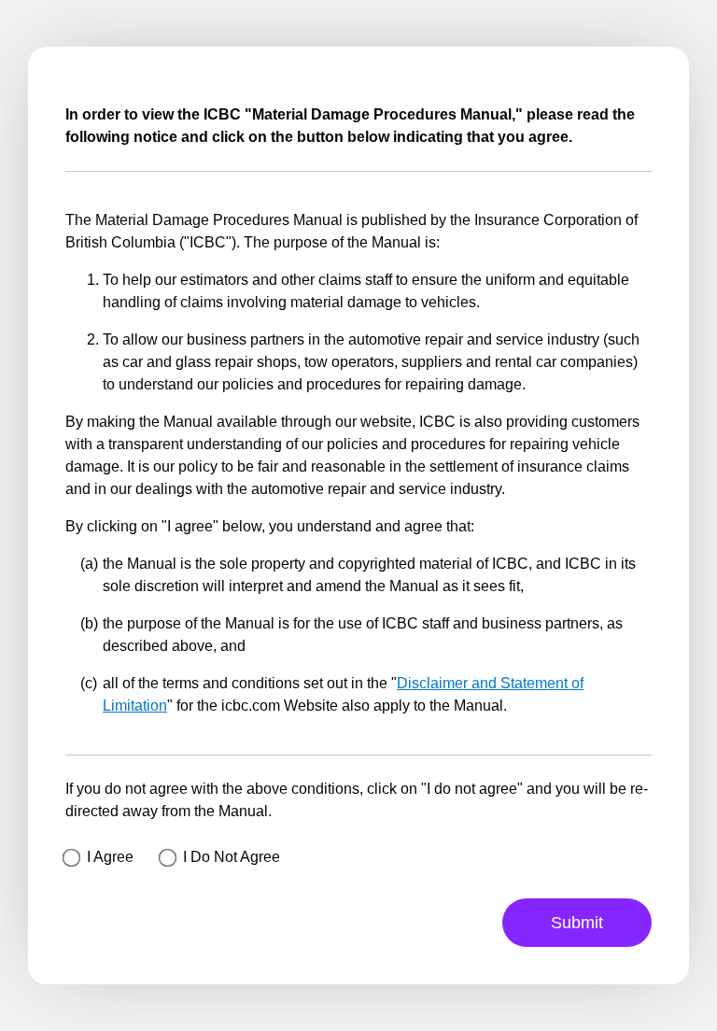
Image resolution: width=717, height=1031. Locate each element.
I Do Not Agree (231, 857)
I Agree (110, 857)
